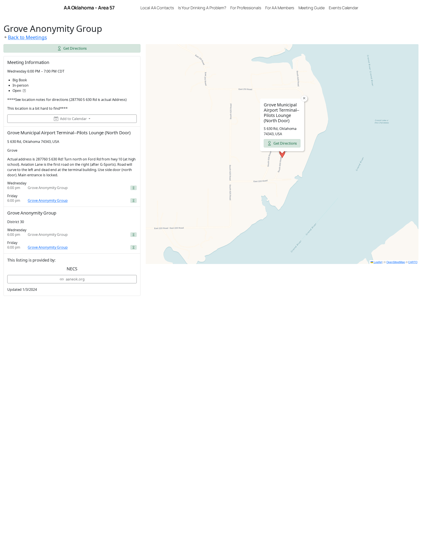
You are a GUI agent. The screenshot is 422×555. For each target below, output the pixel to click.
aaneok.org (75, 279)
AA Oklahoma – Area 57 (89, 7)
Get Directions (75, 48)
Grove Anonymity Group (48, 200)
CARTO (412, 262)
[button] (282, 154)
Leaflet (377, 262)
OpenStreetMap (395, 262)
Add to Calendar (73, 118)
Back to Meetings (27, 37)
